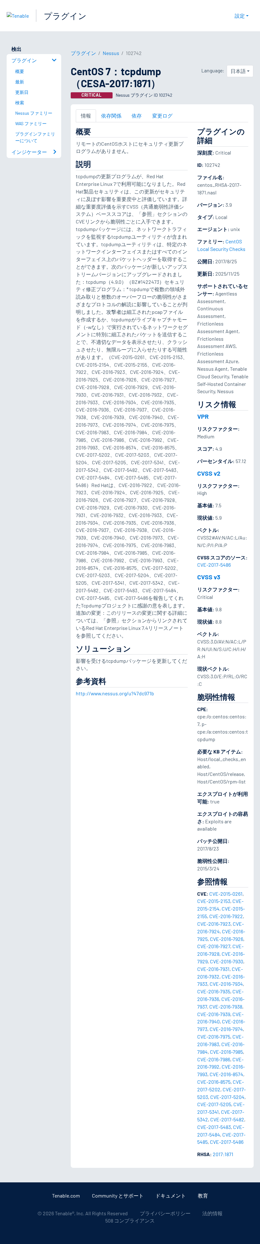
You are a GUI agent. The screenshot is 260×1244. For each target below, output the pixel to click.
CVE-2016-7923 (214, 924)
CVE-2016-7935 (213, 991)
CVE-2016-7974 (226, 1029)
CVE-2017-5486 (214, 565)
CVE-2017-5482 (227, 1119)
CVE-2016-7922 (226, 916)
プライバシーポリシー (165, 1213)
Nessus (111, 53)
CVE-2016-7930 (226, 961)
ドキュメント (170, 1195)
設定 (240, 16)
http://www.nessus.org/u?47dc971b (115, 693)
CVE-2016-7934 (226, 984)
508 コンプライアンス (130, 1220)
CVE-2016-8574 (226, 1074)
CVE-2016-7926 (226, 939)
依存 (137, 116)
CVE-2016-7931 (213, 969)
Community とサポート (118, 1195)
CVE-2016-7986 (213, 1059)
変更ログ (162, 116)
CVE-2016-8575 (214, 1082)
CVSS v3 (208, 577)
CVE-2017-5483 (214, 1127)
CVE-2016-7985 (226, 1052)
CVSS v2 (208, 473)
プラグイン (65, 16)
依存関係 (111, 116)
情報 (86, 116)
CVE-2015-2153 (213, 901)
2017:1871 (223, 1154)
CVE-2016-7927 (213, 946)
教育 (203, 1195)
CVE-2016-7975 (213, 1037)
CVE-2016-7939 (213, 1014)
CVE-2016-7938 (225, 1006)
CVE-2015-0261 (226, 894)
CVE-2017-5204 (227, 1097)
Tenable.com (66, 1195)
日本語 (238, 71)
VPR (203, 416)
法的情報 (212, 1213)
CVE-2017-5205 (214, 1104)
